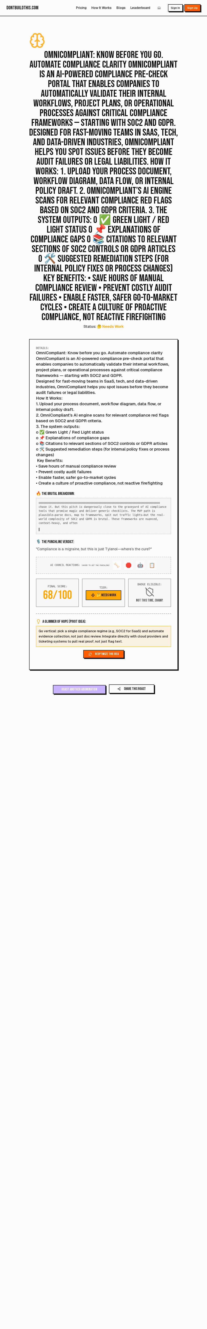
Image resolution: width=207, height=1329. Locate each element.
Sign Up (192, 8)
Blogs (121, 8)
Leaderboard (140, 8)
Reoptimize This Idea (107, 658)
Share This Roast (135, 693)
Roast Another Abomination (79, 693)
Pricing (81, 8)
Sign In (175, 8)
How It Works (101, 8)
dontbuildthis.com (22, 8)
